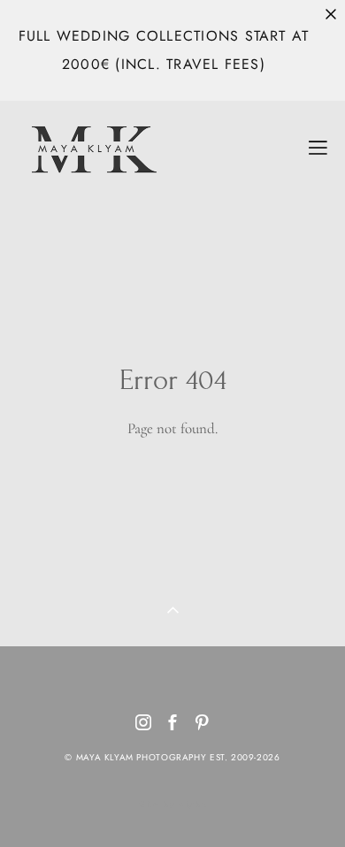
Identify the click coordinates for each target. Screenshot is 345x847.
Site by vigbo (173, 804)
